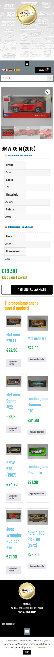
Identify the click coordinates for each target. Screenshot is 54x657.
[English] (3, 70)
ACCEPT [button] (27, 652)
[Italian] (14, 70)
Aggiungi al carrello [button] (13, 363)
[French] (7, 70)
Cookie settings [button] (41, 647)
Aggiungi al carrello (32, 290)
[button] (27, 63)
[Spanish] (18, 70)
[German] (11, 70)
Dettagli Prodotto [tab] (18, 144)
